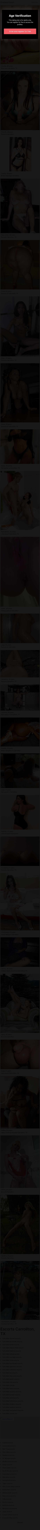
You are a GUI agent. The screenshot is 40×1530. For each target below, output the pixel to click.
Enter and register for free (20, 31)
